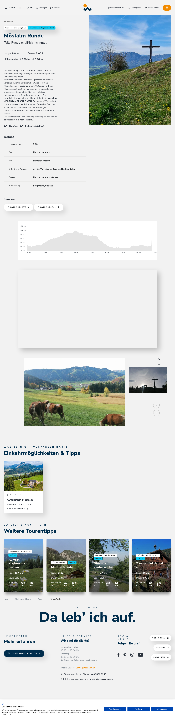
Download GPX (17, 207)
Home (6, 599)
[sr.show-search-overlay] (20, 7)
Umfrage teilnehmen (85, 668)
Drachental (159, 657)
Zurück (11, 22)
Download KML (47, 207)
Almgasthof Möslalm (20, 500)
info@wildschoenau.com (89, 679)
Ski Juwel (160, 647)
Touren (40, 599)
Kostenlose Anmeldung (26, 653)
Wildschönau (158, 638)
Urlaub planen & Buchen (23, 599)
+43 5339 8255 (85, 674)
